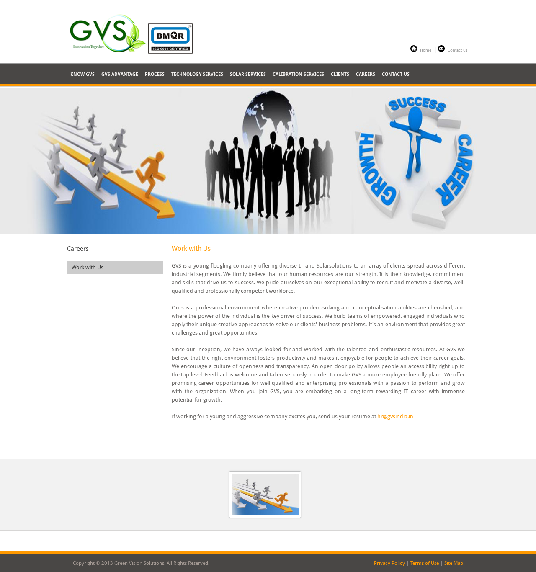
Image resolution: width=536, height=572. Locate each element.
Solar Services (248, 74)
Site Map (453, 563)
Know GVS (82, 74)
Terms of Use (424, 563)
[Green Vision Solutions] (136, 33)
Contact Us (396, 74)
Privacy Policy (389, 563)
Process (155, 74)
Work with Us (87, 267)
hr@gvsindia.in (395, 416)
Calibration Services (298, 74)
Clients (340, 74)
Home (425, 50)
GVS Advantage (119, 74)
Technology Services (197, 74)
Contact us (458, 50)
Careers (365, 74)
